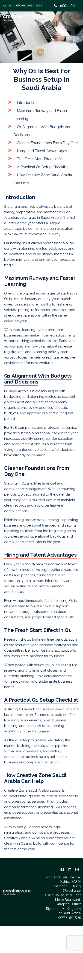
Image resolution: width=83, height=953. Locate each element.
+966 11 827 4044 (67, 5)
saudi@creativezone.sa (25, 5)
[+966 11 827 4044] (55, 4)
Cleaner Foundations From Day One (47, 143)
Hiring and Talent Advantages (42, 151)
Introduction (27, 103)
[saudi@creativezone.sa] (4, 5)
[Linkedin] (69, 869)
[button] (77, 17)
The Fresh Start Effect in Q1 (40, 159)
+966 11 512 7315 (69, 917)
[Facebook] (62, 869)
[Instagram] (77, 869)
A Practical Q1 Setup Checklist (42, 167)
